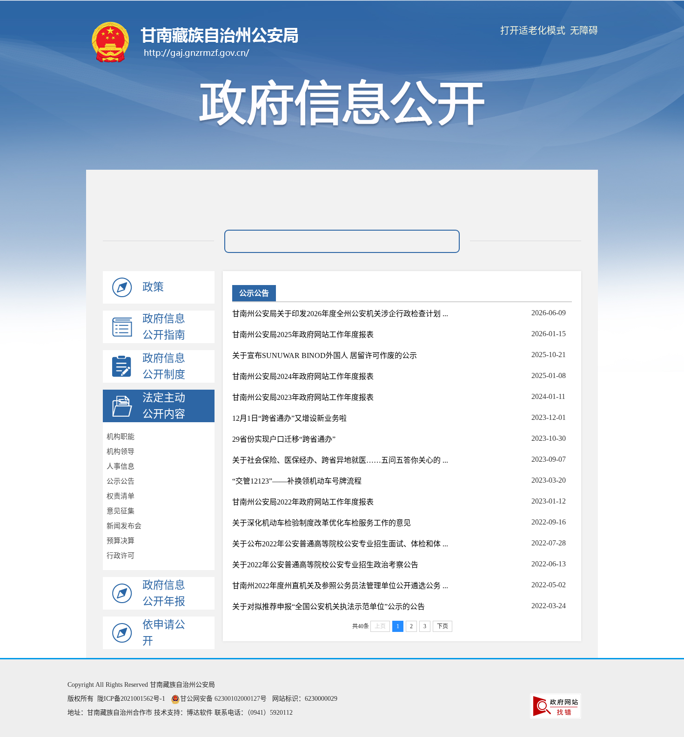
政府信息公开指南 (163, 327)
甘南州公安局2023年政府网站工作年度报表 (303, 397)
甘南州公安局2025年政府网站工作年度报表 (303, 335)
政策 (153, 287)
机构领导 (120, 451)
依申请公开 (163, 633)
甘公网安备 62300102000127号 (223, 698)
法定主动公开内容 (163, 406)
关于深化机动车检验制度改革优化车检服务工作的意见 (321, 523)
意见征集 (120, 511)
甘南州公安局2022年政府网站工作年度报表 (303, 502)
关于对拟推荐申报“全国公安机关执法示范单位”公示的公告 (328, 607)
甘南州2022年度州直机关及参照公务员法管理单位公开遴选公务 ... (340, 586)
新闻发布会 (124, 526)
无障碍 (584, 31)
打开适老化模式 (532, 31)
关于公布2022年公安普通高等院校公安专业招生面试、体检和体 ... (340, 544)
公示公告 (120, 481)
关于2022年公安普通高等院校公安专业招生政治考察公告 (325, 565)
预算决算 (120, 540)
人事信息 (120, 466)
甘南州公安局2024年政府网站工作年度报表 (303, 376)
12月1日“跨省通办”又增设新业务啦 (289, 418)
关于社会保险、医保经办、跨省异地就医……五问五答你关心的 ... (340, 460)
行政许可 (120, 555)
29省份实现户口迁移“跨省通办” (283, 439)
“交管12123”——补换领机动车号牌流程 (297, 481)
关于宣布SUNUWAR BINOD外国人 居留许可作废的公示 (324, 355)
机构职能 (120, 436)
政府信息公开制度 (163, 366)
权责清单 (120, 496)
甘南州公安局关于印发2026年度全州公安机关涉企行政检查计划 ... (340, 314)
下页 (442, 626)
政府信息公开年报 (163, 593)
